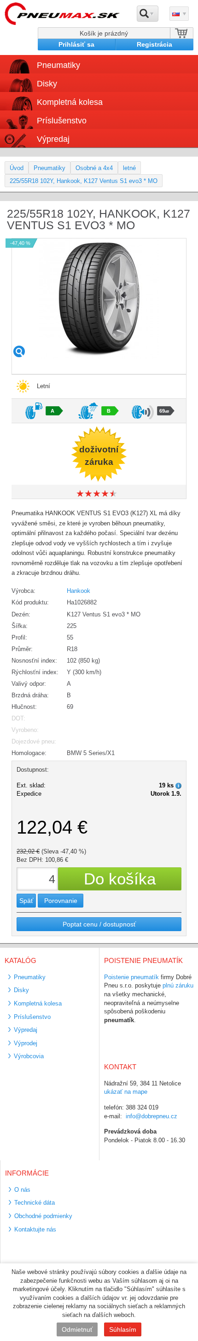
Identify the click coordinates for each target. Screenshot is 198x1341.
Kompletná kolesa (38, 1003)
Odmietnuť (77, 1329)
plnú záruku (178, 985)
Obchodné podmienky (43, 1216)
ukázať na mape (125, 1091)
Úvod (16, 168)
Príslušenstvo (62, 120)
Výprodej (25, 1043)
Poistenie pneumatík (131, 977)
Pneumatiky (49, 168)
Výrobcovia (29, 1056)
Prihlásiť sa (76, 44)
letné (129, 168)
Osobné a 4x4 (94, 168)
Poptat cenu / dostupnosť (99, 924)
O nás (22, 1189)
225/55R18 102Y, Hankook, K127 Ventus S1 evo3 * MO (83, 180)
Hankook (78, 590)
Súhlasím (122, 1329)
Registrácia (154, 44)
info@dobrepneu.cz (151, 1116)
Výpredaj (53, 139)
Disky (21, 990)
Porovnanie (60, 900)
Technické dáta (34, 1202)
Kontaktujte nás (35, 1229)
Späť (26, 900)
